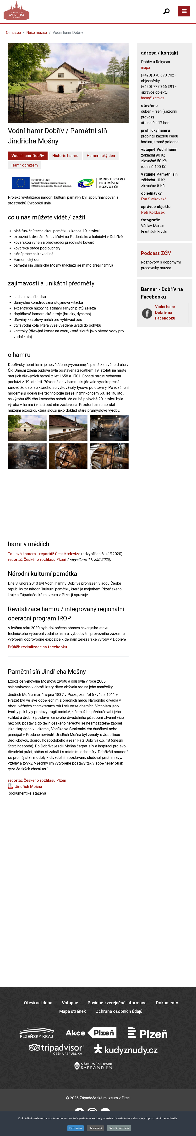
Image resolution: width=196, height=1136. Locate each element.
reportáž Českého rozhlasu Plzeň (37, 559)
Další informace (119, 1128)
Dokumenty (167, 1002)
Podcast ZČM (156, 253)
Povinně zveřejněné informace (117, 1002)
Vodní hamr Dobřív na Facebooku (165, 312)
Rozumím (75, 1128)
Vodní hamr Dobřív (27, 155)
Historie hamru (65, 155)
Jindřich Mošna (28, 787)
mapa (145, 67)
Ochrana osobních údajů (118, 1011)
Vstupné (70, 1002)
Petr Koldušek (153, 212)
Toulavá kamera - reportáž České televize (44, 554)
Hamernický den (101, 155)
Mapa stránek (72, 1011)
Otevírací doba (38, 1002)
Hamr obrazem (24, 165)
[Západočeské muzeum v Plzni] (52, 15)
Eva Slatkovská (153, 199)
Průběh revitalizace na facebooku (37, 647)
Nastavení (95, 1128)
